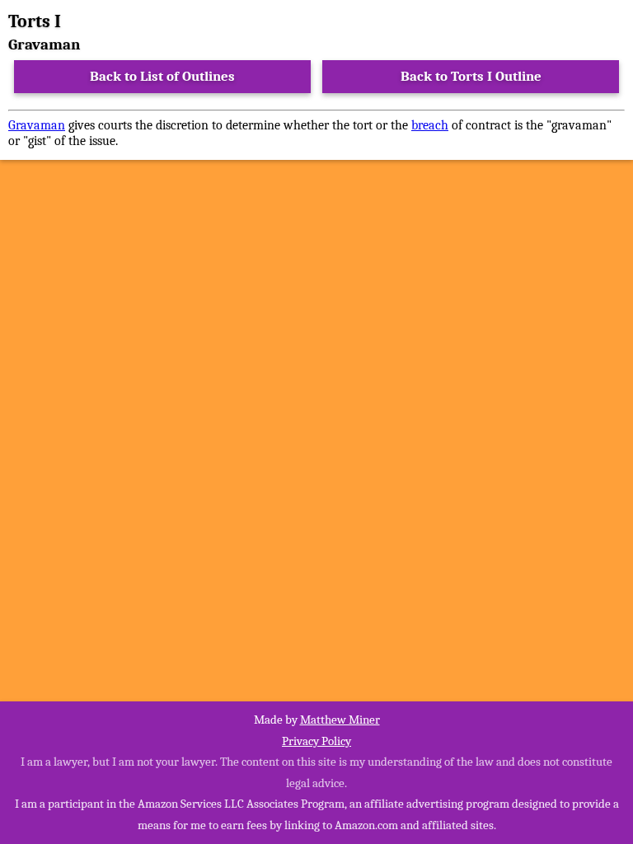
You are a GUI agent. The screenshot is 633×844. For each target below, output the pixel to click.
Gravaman (36, 125)
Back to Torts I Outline (471, 76)
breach (429, 125)
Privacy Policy (316, 741)
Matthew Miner (340, 719)
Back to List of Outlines (162, 76)
